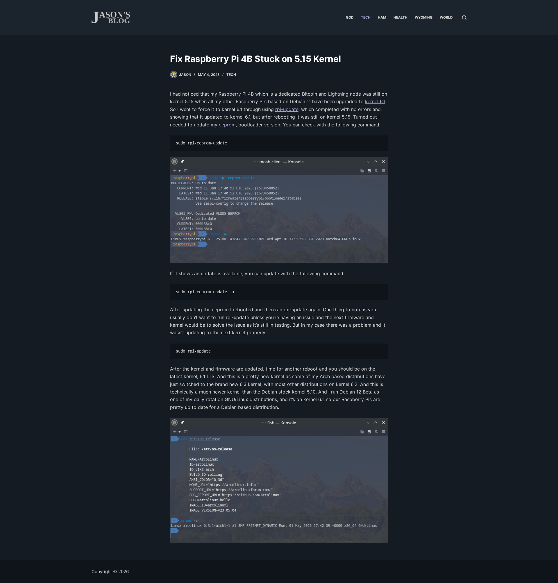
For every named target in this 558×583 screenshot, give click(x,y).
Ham (382, 17)
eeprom (227, 125)
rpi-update (286, 109)
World (446, 17)
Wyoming (423, 17)
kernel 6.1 (375, 101)
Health (400, 17)
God (350, 17)
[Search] (464, 17)
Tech (366, 17)
